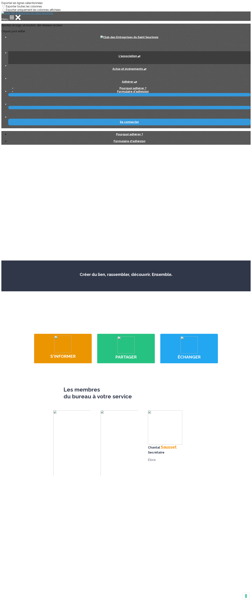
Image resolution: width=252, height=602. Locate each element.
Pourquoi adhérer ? (132, 88)
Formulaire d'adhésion (133, 91)
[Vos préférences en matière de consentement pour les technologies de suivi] (246, 596)
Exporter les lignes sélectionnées (22, 3)
